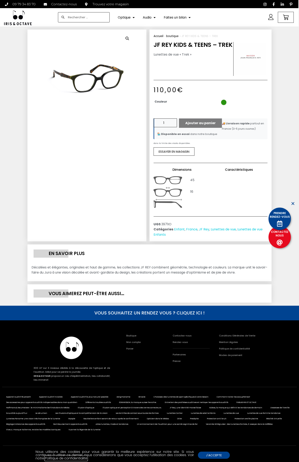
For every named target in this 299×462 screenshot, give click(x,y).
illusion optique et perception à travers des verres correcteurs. (132, 407)
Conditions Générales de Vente (237, 335)
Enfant (179, 229)
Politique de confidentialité (234, 348)
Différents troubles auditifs (98, 402)
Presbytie (194, 418)
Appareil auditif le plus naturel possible (89, 397)
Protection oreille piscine (246, 418)
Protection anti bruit (216, 418)
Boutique (131, 335)
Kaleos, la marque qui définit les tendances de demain (235, 407)
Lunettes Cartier (175, 413)
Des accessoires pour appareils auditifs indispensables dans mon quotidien (41, 402)
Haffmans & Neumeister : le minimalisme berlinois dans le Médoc (38, 407)
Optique (124, 17)
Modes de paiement (230, 355)
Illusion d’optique (86, 407)
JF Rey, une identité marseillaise (185, 407)
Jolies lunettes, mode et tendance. (112, 424)
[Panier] (286, 17)
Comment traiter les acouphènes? (233, 397)
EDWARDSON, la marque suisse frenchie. (138, 402)
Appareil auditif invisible (51, 397)
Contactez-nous (182, 335)
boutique (172, 36)
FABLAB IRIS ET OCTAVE (246, 402)
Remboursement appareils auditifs (70, 424)
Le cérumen (41, 413)
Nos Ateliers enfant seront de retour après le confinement (111, 418)
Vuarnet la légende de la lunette (84, 429)
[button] (127, 38)
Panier (129, 348)
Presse (176, 361)
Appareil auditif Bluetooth (18, 397)
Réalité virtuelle (274, 418)
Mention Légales (228, 342)
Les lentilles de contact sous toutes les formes (137, 413)
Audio (147, 17)
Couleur (161, 101)
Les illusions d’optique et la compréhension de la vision (81, 413)
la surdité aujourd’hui (16, 413)
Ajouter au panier (200, 123)
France (192, 229)
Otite (179, 418)
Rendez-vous (180, 342)
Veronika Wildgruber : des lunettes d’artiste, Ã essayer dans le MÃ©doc (239, 424)
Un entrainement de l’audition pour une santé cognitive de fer (167, 424)
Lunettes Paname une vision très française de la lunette (33, 418)
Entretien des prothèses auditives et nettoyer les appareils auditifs (196, 402)
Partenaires (179, 354)
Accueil (158, 36)
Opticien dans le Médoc (158, 418)
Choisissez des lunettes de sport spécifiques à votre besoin (181, 397)
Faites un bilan (175, 17)
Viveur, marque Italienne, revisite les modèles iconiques (33, 429)
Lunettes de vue (223, 229)
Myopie (71, 418)
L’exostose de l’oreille (280, 407)
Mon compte (133, 342)
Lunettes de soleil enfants (203, 413)
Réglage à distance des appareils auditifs (25, 424)
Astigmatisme (123, 397)
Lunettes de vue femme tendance (263, 413)
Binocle (142, 397)
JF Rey (204, 229)
